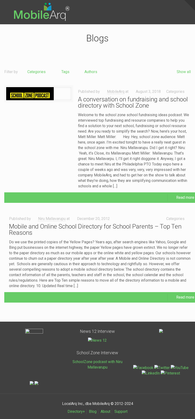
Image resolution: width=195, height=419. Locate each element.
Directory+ (76, 411)
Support (120, 411)
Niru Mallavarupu (52, 218)
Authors (90, 72)
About (105, 411)
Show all (184, 72)
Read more (185, 197)
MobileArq (115, 91)
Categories (36, 72)
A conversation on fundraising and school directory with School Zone (133, 102)
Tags (65, 72)
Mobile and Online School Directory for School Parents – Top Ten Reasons (95, 229)
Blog (93, 411)
